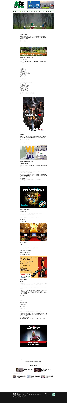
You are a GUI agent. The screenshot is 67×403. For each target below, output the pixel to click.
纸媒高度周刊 (21, 396)
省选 (20, 11)
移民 (32, 11)
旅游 (43, 11)
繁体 (51, 11)
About (38, 400)
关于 (39, 400)
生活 (39, 11)
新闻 (22, 11)
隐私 (41, 400)
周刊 (17, 11)
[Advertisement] (33, 353)
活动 (48, 11)
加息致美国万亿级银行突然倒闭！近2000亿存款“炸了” (46, 370)
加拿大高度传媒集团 (15, 394)
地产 (24, 11)
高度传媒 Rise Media (26, 400)
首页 (15, 11)
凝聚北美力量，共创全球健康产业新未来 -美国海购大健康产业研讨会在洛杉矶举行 (21, 376)
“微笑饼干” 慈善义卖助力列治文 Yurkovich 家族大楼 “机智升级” (49, 376)
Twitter (36, 365)
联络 (45, 400)
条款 (43, 400)
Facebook (32, 365)
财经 (36, 11)
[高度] (31, 28)
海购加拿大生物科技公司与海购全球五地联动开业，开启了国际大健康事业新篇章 (35, 376)
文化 (41, 11)
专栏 (29, 11)
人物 (27, 11)
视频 (46, 11)
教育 (34, 11)
